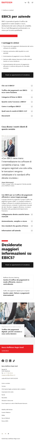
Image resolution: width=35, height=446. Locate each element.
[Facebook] (3, 361)
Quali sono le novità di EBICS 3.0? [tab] (14, 111)
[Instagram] (6, 361)
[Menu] (32, 2)
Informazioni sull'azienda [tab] (11, 231)
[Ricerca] (28, 2)
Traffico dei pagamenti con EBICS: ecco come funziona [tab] (15, 91)
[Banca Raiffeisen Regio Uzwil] (6, 2)
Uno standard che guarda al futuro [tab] (15, 226)
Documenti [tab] (6, 116)
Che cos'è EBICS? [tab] (8, 86)
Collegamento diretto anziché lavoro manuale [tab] (16, 215)
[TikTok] (14, 361)
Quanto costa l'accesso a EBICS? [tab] (14, 102)
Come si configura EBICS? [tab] (11, 106)
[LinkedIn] (10, 361)
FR (5, 433)
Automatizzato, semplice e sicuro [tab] (14, 221)
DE (2, 433)
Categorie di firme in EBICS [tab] (12, 97)
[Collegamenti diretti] (25, 2)
